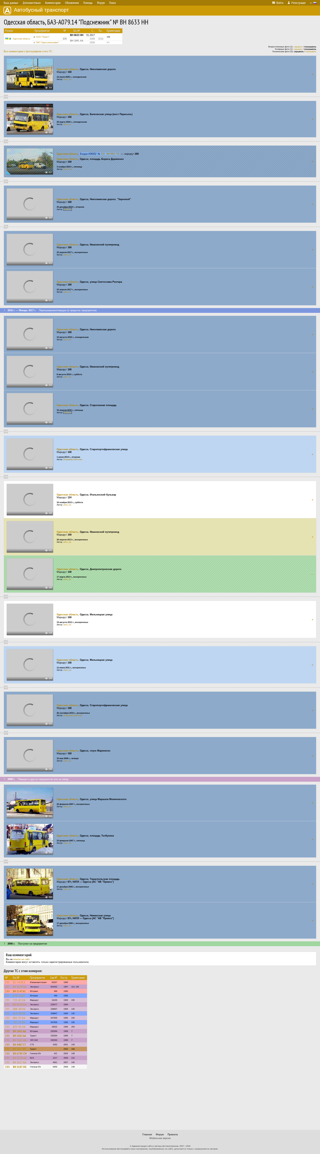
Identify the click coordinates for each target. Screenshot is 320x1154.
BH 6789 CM (20, 1053)
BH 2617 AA (19, 1062)
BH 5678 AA (20, 987)
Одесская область (21, 39)
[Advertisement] (160, 1101)
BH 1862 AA (19, 1031)
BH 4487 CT (19, 1044)
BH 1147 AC (19, 991)
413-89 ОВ (19, 1013)
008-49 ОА (19, 1009)
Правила (173, 1134)
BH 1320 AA (20, 1058)
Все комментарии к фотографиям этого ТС (28, 51)
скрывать (298, 47)
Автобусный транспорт (41, 10)
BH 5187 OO (19, 1067)
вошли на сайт (21, 959)
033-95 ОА (19, 1027)
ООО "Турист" (42, 37)
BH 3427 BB (19, 1049)
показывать (310, 51)
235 (7, 982)
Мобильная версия (160, 1138)
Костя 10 (67, 169)
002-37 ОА (19, 1018)
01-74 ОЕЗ (19, 982)
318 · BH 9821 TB (110, 153)
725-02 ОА (19, 1000)
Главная (147, 1134)
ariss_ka (67, 79)
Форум (160, 1134)
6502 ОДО (19, 995)
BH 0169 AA (20, 1004)
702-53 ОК (19, 1022)
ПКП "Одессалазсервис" (47, 42)
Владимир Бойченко (72, 459)
